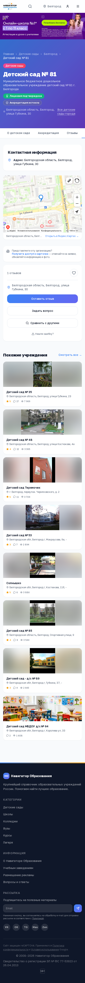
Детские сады (29, 54)
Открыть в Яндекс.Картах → (62, 236)
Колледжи (10, 821)
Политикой (38, 918)
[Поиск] (30, 6)
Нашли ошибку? (44, 333)
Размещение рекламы (18, 875)
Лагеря (8, 842)
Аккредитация (48, 133)
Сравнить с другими (44, 323)
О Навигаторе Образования (22, 860)
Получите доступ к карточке (30, 253)
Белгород (51, 54)
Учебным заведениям (18, 868)
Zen (44, 927)
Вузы (6, 828)
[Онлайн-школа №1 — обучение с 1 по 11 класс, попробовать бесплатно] (42, 26)
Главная (8, 54)
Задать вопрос (42, 310)
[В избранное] (74, 273)
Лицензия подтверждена (26, 95)
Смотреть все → (70, 354)
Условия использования (45, 949)
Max (35, 927)
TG (26, 927)
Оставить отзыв (42, 298)
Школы (8, 814)
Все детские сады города (66, 111)
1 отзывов (14, 273)
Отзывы (72, 133)
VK (6, 927)
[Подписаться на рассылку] (78, 908)
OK (16, 927)
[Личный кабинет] (68, 6)
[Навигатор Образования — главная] (10, 6)
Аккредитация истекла (24, 102)
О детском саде (18, 133)
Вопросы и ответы (16, 882)
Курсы (7, 835)
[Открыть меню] (78, 6)
